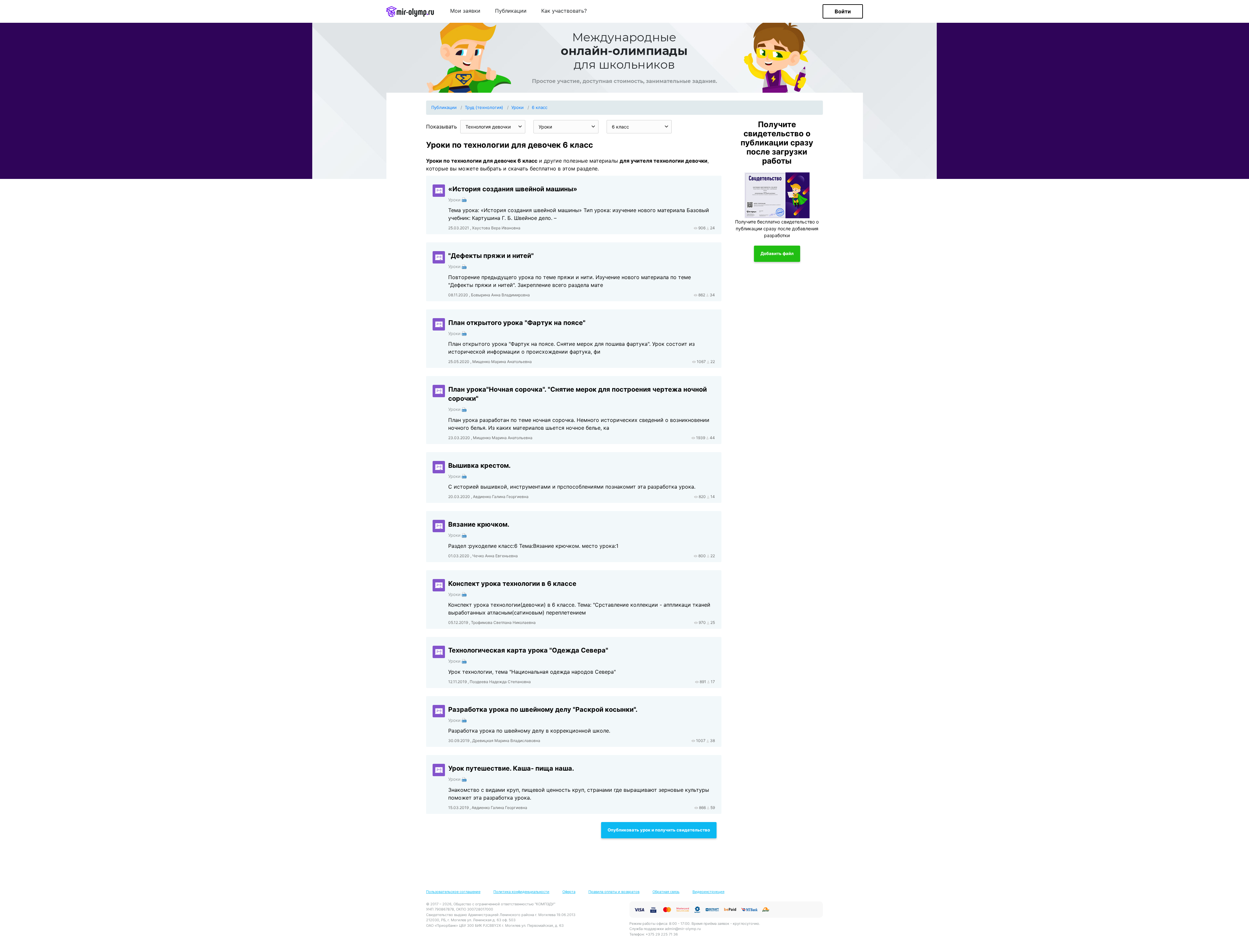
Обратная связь (665, 891)
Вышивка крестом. (479, 465)
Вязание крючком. (478, 524)
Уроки (517, 107)
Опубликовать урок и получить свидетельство (659, 829)
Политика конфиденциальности (521, 891)
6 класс (539, 107)
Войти (843, 11)
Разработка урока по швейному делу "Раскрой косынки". (543, 709)
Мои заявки (465, 11)
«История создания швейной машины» (512, 189)
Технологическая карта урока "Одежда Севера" (528, 650)
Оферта (568, 891)
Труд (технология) (484, 107)
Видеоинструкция (708, 891)
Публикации (511, 11)
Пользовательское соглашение (453, 891)
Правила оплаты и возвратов (613, 891)
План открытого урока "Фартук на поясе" (516, 323)
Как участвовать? (564, 11)
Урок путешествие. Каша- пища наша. (511, 768)
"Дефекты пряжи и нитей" (491, 256)
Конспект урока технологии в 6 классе (512, 583)
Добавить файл (777, 253)
